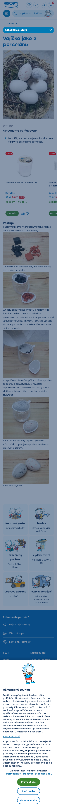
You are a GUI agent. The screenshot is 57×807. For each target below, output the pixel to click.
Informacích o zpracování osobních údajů (28, 773)
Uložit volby (28, 791)
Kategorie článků (16, 30)
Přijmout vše (28, 782)
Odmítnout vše (28, 800)
